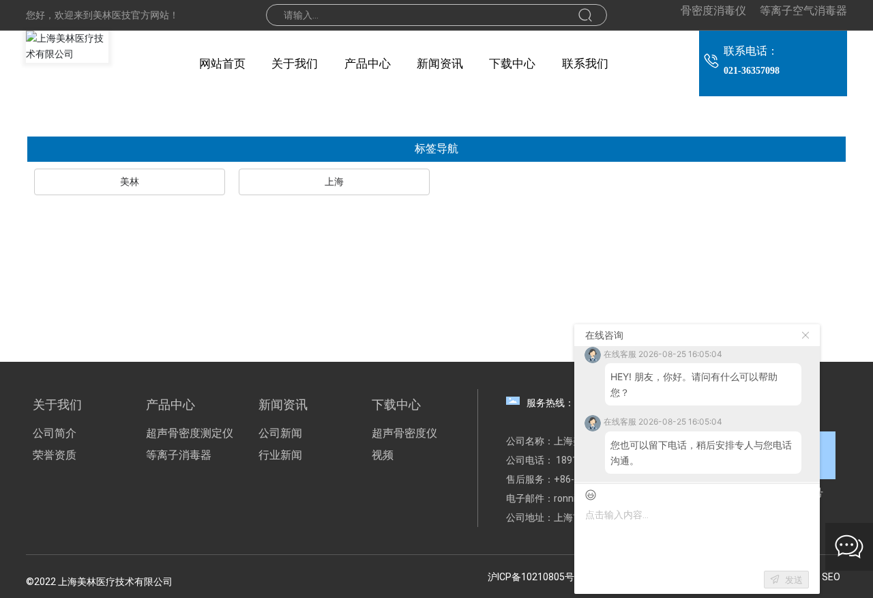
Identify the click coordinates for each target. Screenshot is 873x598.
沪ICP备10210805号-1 (535, 576)
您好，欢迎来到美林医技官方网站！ (102, 15)
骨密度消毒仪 (713, 10)
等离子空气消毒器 (803, 10)
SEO (831, 576)
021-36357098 (752, 71)
